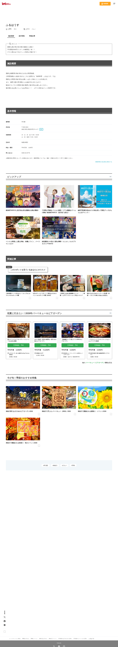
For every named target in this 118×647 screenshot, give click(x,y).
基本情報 (11, 110)
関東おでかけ (25, 638)
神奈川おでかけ (43, 638)
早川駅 (46, 465)
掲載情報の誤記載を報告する (103, 162)
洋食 (73, 465)
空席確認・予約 (18, 345)
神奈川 (55, 465)
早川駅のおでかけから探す (65, 638)
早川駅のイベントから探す (80, 638)
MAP (41, 129)
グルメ (65, 465)
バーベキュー (90, 362)
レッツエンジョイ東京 (14, 638)
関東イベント (34, 638)
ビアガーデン (100, 362)
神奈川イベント (53, 638)
